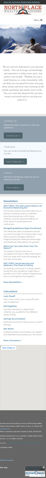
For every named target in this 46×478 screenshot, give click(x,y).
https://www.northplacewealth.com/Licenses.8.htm (24, 443)
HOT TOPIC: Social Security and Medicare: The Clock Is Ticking (19, 264)
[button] (38, 20)
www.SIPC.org (5, 429)
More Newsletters (13, 282)
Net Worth (9, 329)
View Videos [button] (12, 187)
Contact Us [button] (12, 136)
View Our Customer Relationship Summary (22, 2)
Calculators (10, 291)
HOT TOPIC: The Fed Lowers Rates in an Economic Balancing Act (23, 207)
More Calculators (13, 340)
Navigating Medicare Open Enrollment (22, 228)
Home (2, 460)
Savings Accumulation (14, 319)
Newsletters (11, 201)
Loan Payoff (9, 296)
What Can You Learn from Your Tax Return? (21, 247)
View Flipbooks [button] (14, 162)
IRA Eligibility (10, 306)
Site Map (4, 467)
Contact (10, 460)
